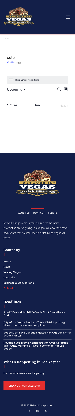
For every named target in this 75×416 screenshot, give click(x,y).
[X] (46, 411)
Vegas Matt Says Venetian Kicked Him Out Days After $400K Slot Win (37, 334)
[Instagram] (37, 411)
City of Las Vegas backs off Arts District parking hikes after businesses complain (34, 324)
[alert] (37, 80)
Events (10, 62)
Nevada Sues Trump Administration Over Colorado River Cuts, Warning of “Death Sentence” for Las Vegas (35, 345)
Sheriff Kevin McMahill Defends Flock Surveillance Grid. (34, 314)
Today (37, 105)
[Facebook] (29, 411)
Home (6, 38)
